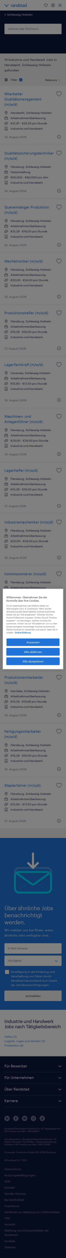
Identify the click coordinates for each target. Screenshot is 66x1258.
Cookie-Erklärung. (23, 632)
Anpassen (33, 642)
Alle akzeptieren (33, 661)
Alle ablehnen (33, 651)
